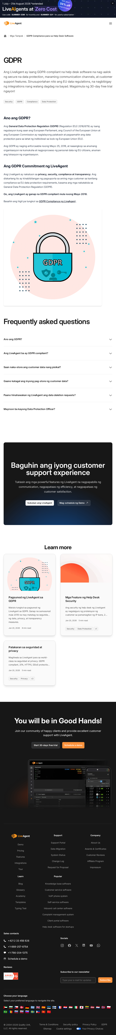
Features (20, 856)
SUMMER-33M (18, 15)
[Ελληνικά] (32, 1007)
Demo (20, 844)
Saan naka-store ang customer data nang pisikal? (32, 367)
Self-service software (58, 902)
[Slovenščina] (27, 1012)
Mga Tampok (16, 36)
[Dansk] (22, 1007)
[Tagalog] (38, 1012)
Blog (20, 883)
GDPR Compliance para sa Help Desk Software (49, 36)
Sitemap (47, 1028)
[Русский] (16, 1012)
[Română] (11, 1012)
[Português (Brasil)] (5, 1012)
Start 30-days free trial (46, 745)
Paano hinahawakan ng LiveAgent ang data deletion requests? (40, 395)
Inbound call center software (58, 908)
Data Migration (58, 849)
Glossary (20, 890)
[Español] (43, 1007)
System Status (58, 855)
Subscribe (105, 980)
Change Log (58, 861)
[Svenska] (32, 1012)
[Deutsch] (27, 1007)
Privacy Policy (90, 1024)
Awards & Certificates (95, 849)
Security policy (70, 1024)
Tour (20, 869)
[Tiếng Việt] (43, 1012)
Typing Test (20, 908)
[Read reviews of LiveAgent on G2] (11, 976)
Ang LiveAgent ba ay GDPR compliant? (26, 353)
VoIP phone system (58, 896)
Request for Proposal (58, 867)
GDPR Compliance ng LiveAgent (57, 201)
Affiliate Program (95, 861)
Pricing (20, 850)
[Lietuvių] (87, 1007)
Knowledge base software (58, 883)
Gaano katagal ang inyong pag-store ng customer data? (36, 381)
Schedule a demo (73, 745)
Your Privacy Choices (92, 1028)
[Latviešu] (92, 1007)
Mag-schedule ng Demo (72, 503)
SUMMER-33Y (47, 15)
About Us (95, 842)
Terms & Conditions (48, 1024)
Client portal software (58, 920)
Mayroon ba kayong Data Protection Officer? (29, 409)
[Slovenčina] (22, 1012)
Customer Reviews (95, 855)
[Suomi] (54, 1007)
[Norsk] (103, 1007)
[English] (38, 1007)
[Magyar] (70, 1007)
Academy (20, 896)
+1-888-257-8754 (18, 946)
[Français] (60, 1007)
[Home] (5, 35)
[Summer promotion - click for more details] (58, 9)
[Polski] (109, 1007)
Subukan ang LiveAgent (39, 503)
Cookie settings (64, 1028)
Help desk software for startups (58, 926)
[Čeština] (16, 1007)
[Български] (11, 1007)
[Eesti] (49, 1007)
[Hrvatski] (65, 1007)
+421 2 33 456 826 (18, 940)
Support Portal (58, 842)
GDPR (104, 1024)
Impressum (95, 867)
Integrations (20, 863)
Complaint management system (58, 914)
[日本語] (81, 1007)
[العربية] (5, 1007)
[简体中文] (49, 1012)
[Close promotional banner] (113, 3)
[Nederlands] (98, 1007)
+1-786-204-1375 (17, 952)
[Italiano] (76, 1007)
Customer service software (58, 890)
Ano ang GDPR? (13, 339)
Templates (20, 902)
